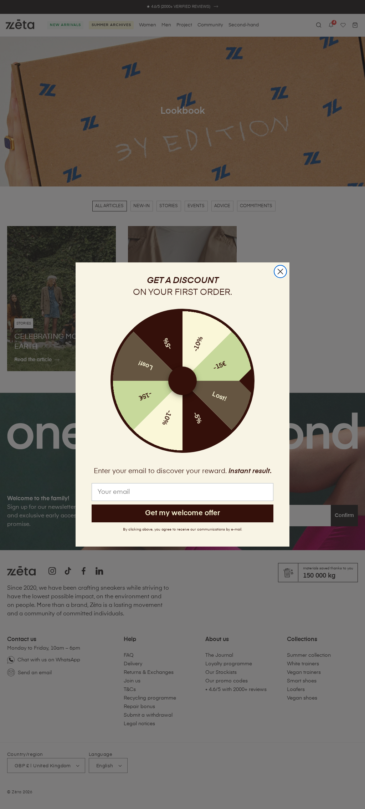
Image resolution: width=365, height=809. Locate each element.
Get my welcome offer (182, 513)
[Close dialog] (280, 271)
